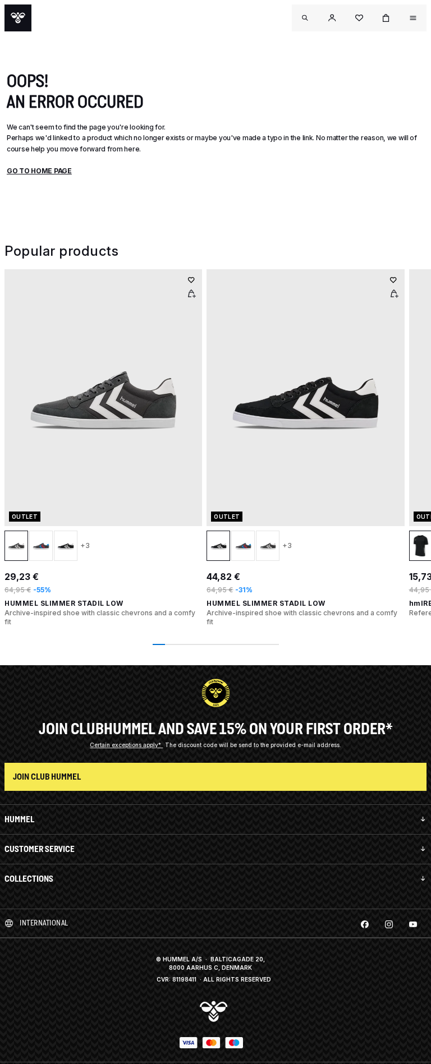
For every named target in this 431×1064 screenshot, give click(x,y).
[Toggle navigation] (305, 17)
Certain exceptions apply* (126, 744)
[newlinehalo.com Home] (17, 17)
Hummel (19, 819)
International (44, 923)
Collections (28, 878)
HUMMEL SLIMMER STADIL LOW (63, 603)
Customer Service (39, 849)
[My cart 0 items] (386, 17)
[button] (332, 17)
